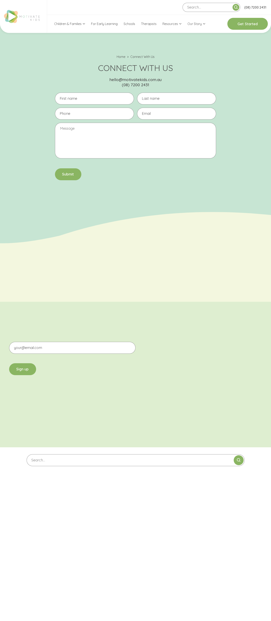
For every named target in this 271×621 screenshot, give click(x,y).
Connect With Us (154, 513)
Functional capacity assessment (108, 544)
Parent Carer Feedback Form (161, 528)
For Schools (93, 560)
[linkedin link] (15, 436)
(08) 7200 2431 (255, 7)
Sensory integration (99, 552)
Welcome (147, 520)
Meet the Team (43, 544)
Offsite (90, 528)
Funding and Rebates (47, 560)
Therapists (149, 24)
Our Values (40, 536)
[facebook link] (15, 406)
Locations (40, 513)
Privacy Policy (169, 592)
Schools (129, 24)
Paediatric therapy (98, 520)
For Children (95, 513)
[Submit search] (236, 7)
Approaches (41, 552)
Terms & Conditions (196, 592)
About (36, 528)
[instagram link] (15, 421)
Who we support (44, 520)
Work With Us (150, 536)
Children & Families (68, 24)
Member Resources (154, 564)
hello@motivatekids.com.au (136, 79)
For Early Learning (104, 24)
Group (89, 536)
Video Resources (152, 556)
